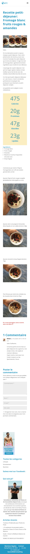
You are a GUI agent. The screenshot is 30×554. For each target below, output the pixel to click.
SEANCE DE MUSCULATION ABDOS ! (13, 538)
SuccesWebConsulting (15, 552)
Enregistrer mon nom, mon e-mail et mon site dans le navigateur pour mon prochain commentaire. (14, 414)
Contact (21, 546)
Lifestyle (5, 462)
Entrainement (7, 464)
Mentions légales (10, 546)
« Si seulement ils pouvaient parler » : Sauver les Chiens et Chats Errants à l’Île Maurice (14, 529)
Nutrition (5, 467)
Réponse (23, 362)
